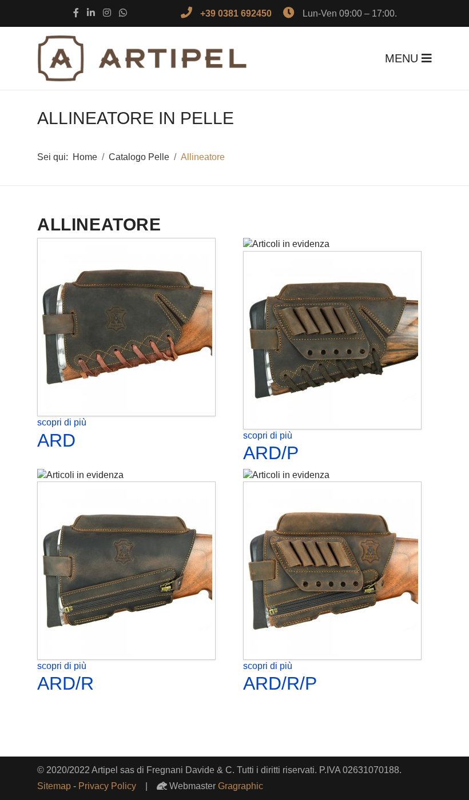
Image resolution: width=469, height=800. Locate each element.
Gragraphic (240, 786)
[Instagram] (107, 13)
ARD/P (271, 453)
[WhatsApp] (123, 13)
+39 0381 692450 (236, 13)
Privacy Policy (107, 786)
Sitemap (54, 786)
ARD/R (65, 683)
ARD (56, 440)
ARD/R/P (280, 683)
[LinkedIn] (91, 13)
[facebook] (76, 13)
